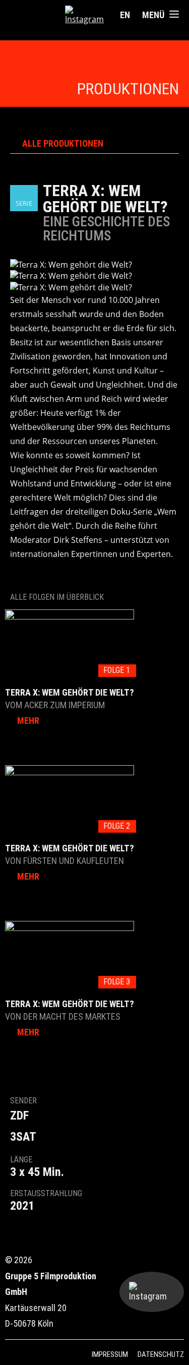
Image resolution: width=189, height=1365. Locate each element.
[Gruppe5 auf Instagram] (84, 15)
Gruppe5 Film (37, 15)
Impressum (110, 1354)
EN (125, 15)
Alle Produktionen (62, 143)
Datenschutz (161, 1354)
